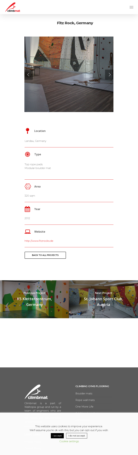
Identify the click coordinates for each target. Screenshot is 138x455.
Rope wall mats (85, 400)
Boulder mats (83, 393)
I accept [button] (57, 435)
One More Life (84, 406)
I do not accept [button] (76, 435)
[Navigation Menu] (131, 7)
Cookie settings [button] (69, 441)
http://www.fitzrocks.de (39, 240)
